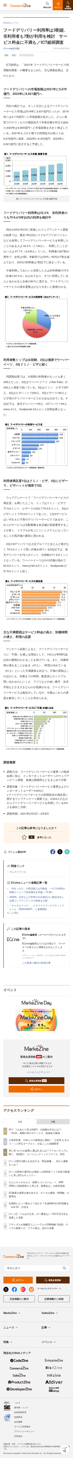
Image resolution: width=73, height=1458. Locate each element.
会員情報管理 (20, 1412)
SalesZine (48, 1313)
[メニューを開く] (5, 5)
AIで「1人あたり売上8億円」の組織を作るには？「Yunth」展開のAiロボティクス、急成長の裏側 (35, 1131)
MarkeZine (10, 1313)
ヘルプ (17, 1402)
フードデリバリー (26, 55)
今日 (20, 1121)
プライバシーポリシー (24, 1431)
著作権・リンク (21, 1407)
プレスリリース (17, 871)
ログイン (38, 1089)
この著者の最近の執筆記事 (36, 962)
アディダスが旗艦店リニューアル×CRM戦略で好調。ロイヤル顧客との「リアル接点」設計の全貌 (38, 1226)
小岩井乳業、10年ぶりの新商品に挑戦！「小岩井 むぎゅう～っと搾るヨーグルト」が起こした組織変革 (39, 1141)
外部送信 (18, 1436)
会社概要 (18, 1421)
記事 (44, 1327)
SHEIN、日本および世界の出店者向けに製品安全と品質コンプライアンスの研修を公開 (36, 898)
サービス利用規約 (22, 1426)
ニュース (8, 1327)
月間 (53, 1121)
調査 (6, 55)
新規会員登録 (37, 1080)
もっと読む (13, 912)
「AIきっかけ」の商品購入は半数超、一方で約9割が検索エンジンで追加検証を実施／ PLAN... (37, 890)
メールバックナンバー (38, 1072)
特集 (6, 1342)
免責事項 (18, 1416)
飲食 (14, 55)
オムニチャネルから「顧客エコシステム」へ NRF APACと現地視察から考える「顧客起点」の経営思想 (37, 1183)
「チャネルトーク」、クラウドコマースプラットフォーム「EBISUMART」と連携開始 (36, 907)
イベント (47, 1342)
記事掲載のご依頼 (53, 1298)
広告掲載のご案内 (19, 1298)
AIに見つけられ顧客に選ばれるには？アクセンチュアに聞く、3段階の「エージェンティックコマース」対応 (38, 1152)
